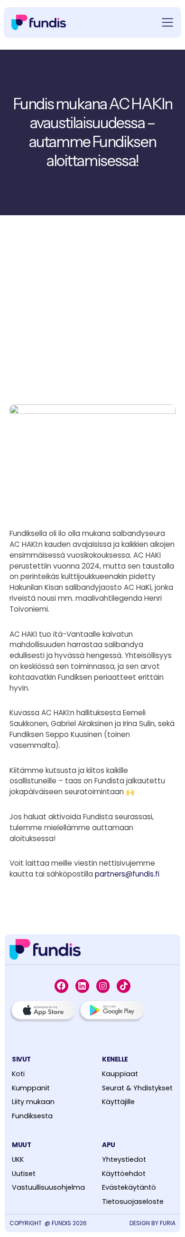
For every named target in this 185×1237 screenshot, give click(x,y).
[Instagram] (103, 986)
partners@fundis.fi (127, 874)
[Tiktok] (123, 986)
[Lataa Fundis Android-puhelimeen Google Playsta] (111, 1012)
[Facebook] (61, 986)
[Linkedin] (82, 986)
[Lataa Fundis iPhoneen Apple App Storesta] (42, 1012)
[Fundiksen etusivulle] (45, 949)
